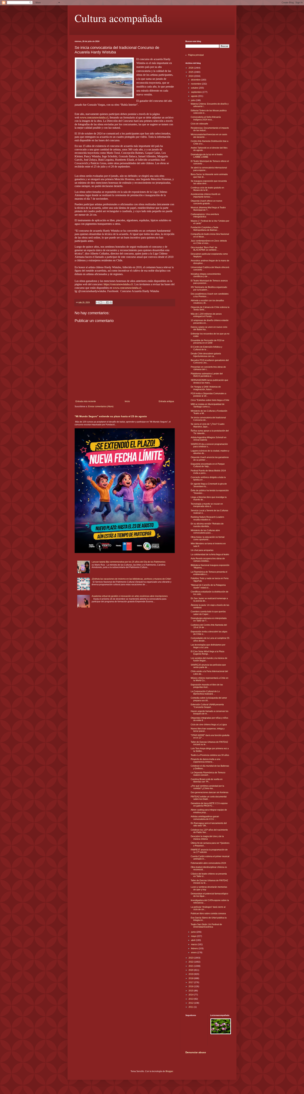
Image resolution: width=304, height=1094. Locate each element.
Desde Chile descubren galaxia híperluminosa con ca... (206, 354)
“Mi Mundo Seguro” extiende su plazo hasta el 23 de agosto (111, 416)
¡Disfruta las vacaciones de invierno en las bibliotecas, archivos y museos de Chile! (131, 579)
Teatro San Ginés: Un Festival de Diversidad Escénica (206, 925)
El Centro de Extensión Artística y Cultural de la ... (206, 348)
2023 (191, 958)
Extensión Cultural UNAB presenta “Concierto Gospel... (207, 705)
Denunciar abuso (195, 1052)
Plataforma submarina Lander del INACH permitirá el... (207, 374)
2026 (191, 68)
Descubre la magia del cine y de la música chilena (207, 837)
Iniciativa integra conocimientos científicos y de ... (206, 275)
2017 (191, 982)
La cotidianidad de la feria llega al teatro (210, 554)
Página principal (196, 55)
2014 (191, 994)
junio (193, 932)
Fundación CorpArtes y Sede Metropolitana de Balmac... (205, 228)
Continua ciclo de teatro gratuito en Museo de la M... (207, 188)
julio (193, 100)
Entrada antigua (166, 401)
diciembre (196, 80)
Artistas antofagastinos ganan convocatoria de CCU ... (205, 817)
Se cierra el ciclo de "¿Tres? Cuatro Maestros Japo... (207, 425)
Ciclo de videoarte (199, 123)
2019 (191, 974)
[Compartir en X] (104, 302)
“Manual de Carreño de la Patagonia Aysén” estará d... (208, 586)
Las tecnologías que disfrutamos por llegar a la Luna (208, 646)
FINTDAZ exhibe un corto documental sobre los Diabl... (209, 797)
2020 (191, 970)
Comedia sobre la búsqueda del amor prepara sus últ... (209, 699)
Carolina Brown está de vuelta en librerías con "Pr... (207, 780)
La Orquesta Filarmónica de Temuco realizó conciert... (208, 773)
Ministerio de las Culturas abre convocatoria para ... (205, 531)
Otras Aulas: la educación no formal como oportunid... (207, 538)
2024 (191, 76)
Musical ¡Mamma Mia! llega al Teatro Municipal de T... (208, 208)
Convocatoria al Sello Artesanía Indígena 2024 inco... (206, 118)
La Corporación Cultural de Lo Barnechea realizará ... (205, 692)
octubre (195, 88)
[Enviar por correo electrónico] (97, 302)
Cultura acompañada (118, 18)
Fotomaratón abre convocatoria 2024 (208, 863)
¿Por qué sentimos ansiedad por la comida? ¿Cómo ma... (207, 787)
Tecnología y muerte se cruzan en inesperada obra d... (207, 505)
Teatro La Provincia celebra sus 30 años (210, 755)
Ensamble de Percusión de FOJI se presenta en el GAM (207, 341)
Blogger (169, 1071)
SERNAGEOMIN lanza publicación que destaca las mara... (209, 381)
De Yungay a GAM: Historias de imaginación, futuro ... (206, 388)
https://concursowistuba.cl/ (118, 284)
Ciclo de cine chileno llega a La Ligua (209, 724)
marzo (194, 944)
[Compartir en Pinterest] (111, 302)
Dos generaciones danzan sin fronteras (209, 792)
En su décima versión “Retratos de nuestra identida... (207, 524)
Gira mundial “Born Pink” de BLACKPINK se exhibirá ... (204, 248)
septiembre (196, 92)
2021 (191, 966)
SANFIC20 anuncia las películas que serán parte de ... (208, 666)
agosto (194, 96)
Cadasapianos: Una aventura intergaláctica (205, 215)
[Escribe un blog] (101, 302)
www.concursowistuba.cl (94, 117)
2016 (191, 986)
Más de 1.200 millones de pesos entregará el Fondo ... (206, 315)
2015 (191, 990)
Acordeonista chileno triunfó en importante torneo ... (205, 195)
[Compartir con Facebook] (107, 302)
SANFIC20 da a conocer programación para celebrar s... (209, 445)
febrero (194, 948)
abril (193, 940)
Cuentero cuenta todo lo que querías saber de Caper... (208, 612)
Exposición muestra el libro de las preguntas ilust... (207, 685)
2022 (191, 962)
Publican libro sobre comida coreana (208, 913)
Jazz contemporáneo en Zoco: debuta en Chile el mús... (209, 242)
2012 (191, 1003)
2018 (191, 978)
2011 (191, 1007)
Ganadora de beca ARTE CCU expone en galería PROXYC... (209, 804)
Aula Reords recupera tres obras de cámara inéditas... (208, 559)
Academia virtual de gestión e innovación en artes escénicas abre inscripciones (130, 596)
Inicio (127, 401)
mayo (194, 936)
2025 (191, 72)
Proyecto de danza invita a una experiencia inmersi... (205, 760)
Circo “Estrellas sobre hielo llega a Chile (210, 400)
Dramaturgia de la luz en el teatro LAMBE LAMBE (207, 155)
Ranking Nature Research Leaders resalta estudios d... (207, 518)
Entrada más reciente (85, 401)
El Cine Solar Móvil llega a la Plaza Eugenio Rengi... (207, 652)
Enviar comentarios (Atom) (100, 406)
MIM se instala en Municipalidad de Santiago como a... (207, 405)
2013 (191, 999)
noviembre (196, 84)
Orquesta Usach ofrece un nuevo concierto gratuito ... (206, 202)
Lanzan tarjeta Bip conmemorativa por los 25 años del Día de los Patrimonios (128, 562)
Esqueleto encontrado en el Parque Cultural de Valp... (208, 465)
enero (194, 952)
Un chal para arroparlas (202, 550)
